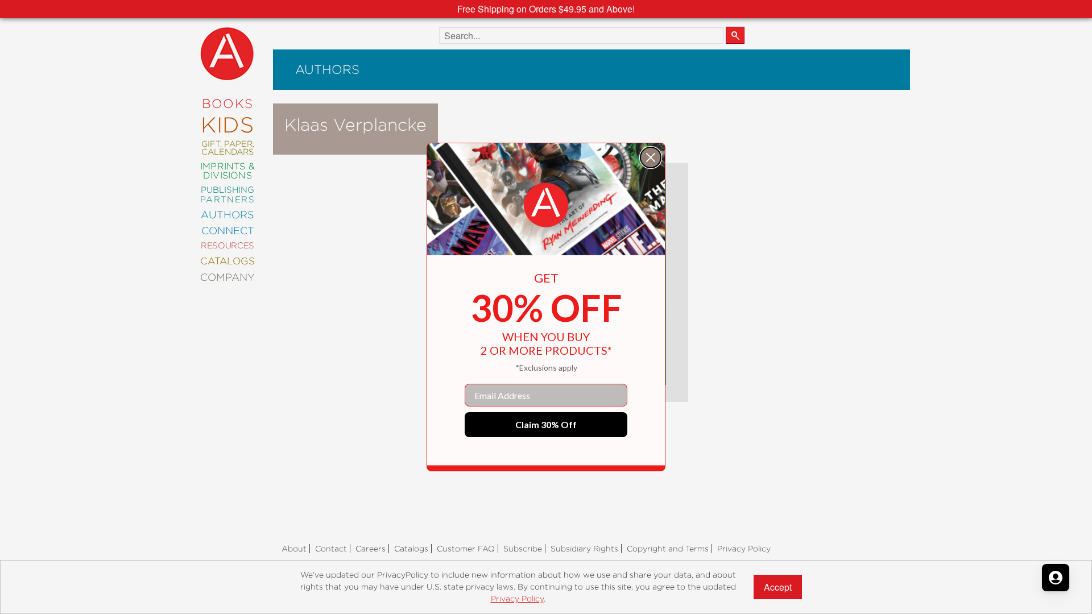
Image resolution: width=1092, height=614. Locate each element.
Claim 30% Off (546, 424)
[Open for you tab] (1055, 577)
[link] (546, 205)
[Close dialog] (650, 157)
